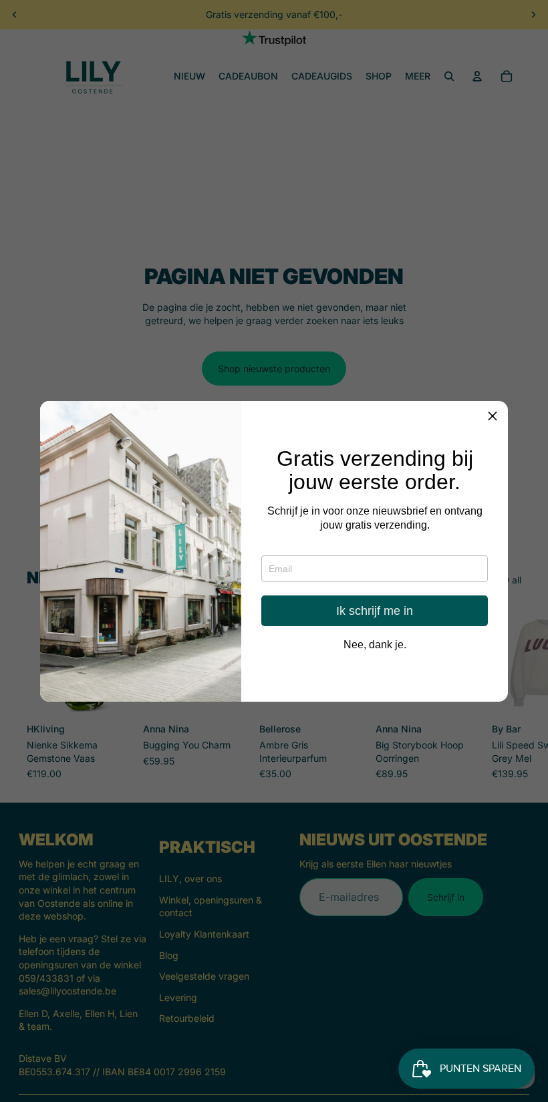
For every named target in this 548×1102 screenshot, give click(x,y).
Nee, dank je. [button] (375, 645)
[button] (492, 416)
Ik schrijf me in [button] (374, 610)
